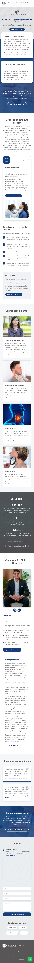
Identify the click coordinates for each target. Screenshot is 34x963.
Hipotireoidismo (15, 160)
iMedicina (21, 959)
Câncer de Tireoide (6, 159)
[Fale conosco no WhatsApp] (30, 959)
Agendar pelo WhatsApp (16, 546)
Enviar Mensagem (18, 914)
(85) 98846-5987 (11, 855)
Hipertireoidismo (26, 160)
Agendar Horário (16, 29)
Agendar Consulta (11, 650)
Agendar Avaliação (16, 104)
